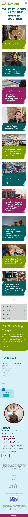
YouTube (8, 358)
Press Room (18, 363)
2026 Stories (7, 306)
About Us (4, 363)
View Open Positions (6, 381)
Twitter (5, 358)
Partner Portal (19, 369)
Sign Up (6, 346)
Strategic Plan (4, 372)
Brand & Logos (18, 365)
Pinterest (10, 358)
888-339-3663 (13, 472)
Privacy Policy (14, 477)
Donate (14, 515)
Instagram (13, 358)
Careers (3, 380)
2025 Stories (7, 310)
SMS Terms (14, 479)
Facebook (1, 358)
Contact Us (14, 475)
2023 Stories (7, 318)
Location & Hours (21, 472)
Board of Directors (5, 370)
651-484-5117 (5, 472)
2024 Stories (7, 314)
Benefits (3, 383)
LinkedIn (16, 358)
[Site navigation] (26, 3)
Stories (16, 367)
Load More (14, 300)
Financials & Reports (6, 373)
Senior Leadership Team (6, 368)
